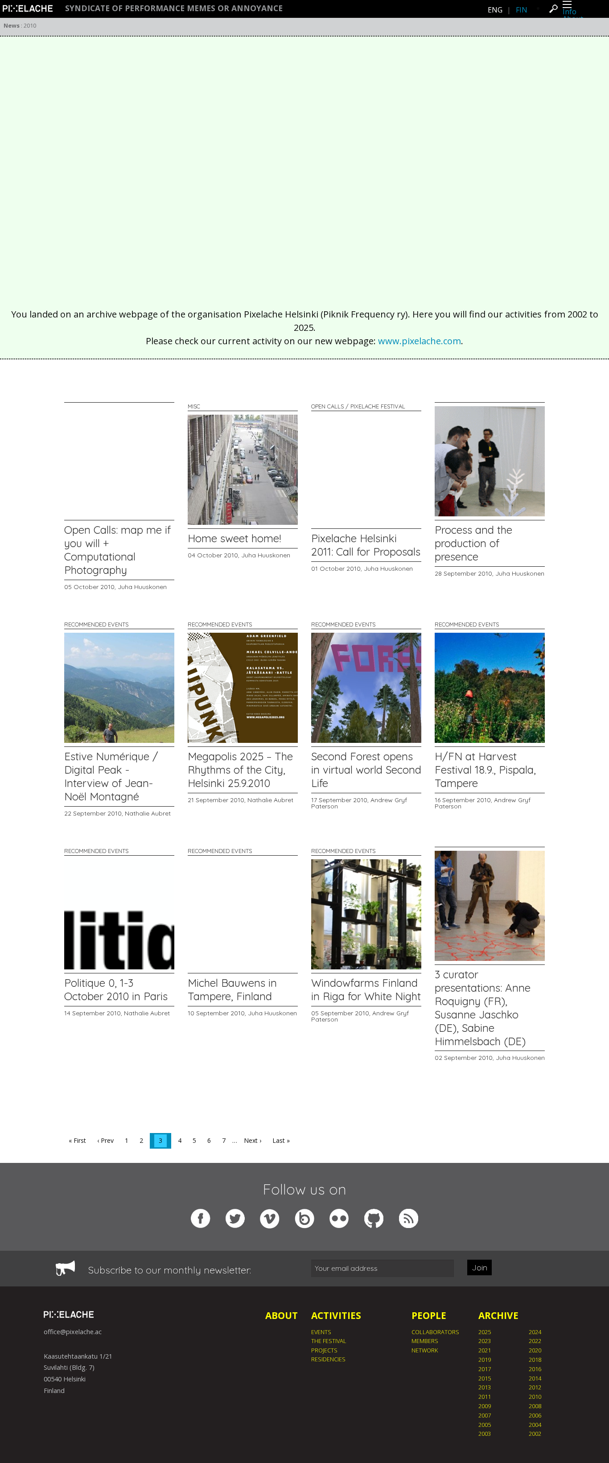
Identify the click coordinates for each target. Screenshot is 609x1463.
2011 (484, 1397)
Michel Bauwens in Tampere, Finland (232, 989)
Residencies (328, 1359)
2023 (484, 1341)
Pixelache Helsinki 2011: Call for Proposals (365, 545)
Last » (281, 1140)
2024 (535, 1332)
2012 (535, 1387)
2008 (535, 1406)
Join (479, 1267)
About (281, 1315)
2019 (484, 1360)
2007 (484, 1415)
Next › (252, 1140)
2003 (484, 1434)
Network (424, 1350)
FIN (521, 10)
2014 (535, 1378)
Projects (324, 1350)
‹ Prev (105, 1140)
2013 (484, 1387)
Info (569, 11)
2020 (535, 1350)
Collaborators (435, 1332)
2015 (484, 1378)
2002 (535, 1434)
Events (321, 1332)
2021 (484, 1350)
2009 (484, 1406)
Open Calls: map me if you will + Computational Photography (117, 550)
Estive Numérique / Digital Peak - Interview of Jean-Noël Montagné (111, 776)
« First (77, 1140)
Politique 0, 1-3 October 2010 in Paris (116, 989)
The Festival (328, 1341)
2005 (484, 1425)
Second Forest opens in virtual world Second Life (366, 770)
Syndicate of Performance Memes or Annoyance (174, 8)
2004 (535, 1425)
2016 (535, 1369)
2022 (535, 1341)
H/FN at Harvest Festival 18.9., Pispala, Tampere (485, 770)
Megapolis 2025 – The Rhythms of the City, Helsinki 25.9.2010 (240, 770)
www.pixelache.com (419, 341)
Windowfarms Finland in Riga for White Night (366, 989)
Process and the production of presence (473, 543)
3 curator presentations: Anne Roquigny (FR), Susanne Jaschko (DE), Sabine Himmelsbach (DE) (483, 1008)
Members (424, 1341)
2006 (535, 1415)
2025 (484, 1332)
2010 (535, 1397)
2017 (484, 1369)
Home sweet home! (234, 538)
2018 (535, 1360)
